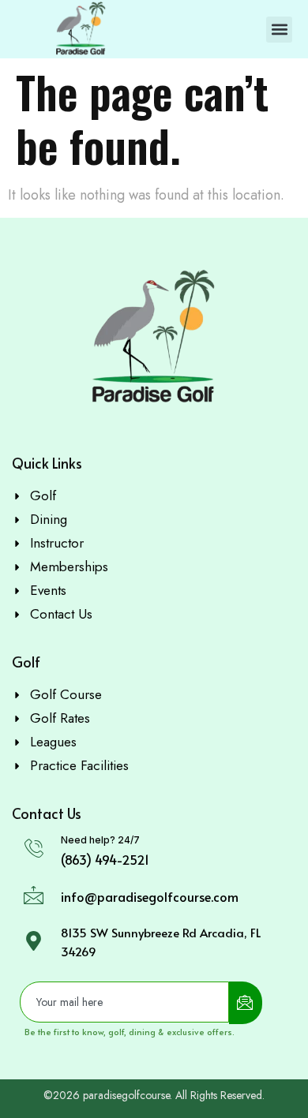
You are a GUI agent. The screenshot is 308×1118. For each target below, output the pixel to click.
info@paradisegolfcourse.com (150, 896)
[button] (279, 30)
